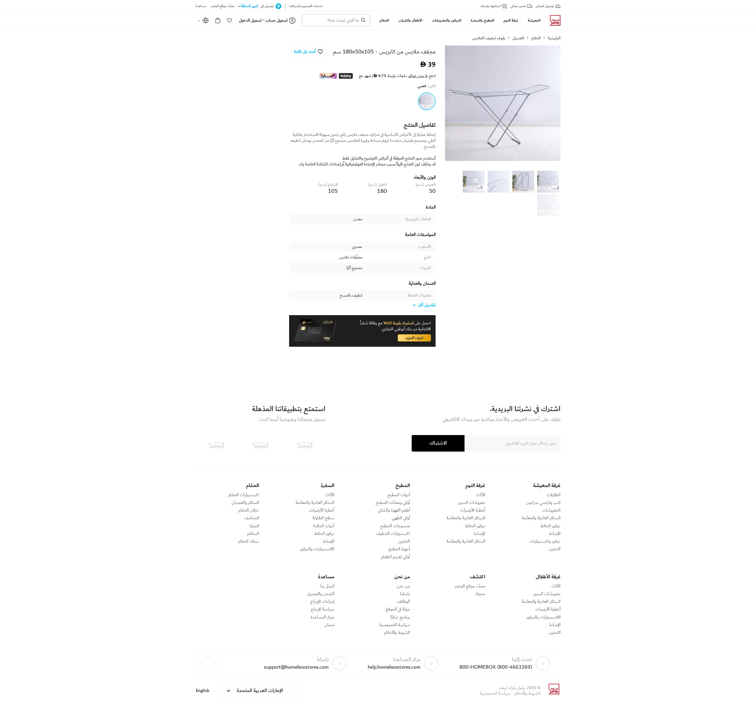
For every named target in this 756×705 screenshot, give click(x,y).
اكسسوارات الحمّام (243, 495)
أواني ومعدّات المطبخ (393, 502)
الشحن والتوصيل (320, 593)
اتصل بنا (327, 586)
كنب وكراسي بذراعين (543, 502)
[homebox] (553, 20)
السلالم (253, 533)
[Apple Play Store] (304, 445)
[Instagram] (200, 663)
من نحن (403, 586)
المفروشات (551, 510)
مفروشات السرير (471, 502)
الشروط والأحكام (397, 632)
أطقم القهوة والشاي (394, 510)
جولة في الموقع (398, 609)
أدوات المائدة (323, 526)
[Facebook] (216, 663)
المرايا (254, 526)
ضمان (329, 625)
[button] (229, 20)
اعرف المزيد (414, 338)
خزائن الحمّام (248, 510)
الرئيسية (554, 38)
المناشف (251, 518)
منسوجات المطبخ (395, 526)
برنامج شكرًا (400, 617)
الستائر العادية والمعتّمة (466, 518)
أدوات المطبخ (398, 495)
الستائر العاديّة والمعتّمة (541, 518)
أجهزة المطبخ (399, 549)
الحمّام (536, 38)
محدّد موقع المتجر (470, 586)
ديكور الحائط (550, 526)
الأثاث (480, 495)
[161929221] (427, 101)
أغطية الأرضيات (472, 510)
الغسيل (518, 38)
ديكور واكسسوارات (545, 541)
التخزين (555, 549)
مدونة (480, 593)
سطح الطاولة (323, 518)
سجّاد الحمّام (248, 541)
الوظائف (403, 601)
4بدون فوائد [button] (418, 76)
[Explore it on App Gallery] (216, 445)
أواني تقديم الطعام (395, 557)
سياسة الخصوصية (394, 625)
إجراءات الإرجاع (322, 601)
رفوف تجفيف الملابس (488, 38)
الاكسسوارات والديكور (317, 549)
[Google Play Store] (260, 445)
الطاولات (554, 495)
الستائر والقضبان (245, 502)
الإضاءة (555, 533)
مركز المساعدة (322, 617)
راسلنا (405, 593)
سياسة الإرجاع (322, 609)
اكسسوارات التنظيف (393, 533)
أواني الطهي (401, 518)
